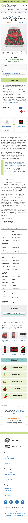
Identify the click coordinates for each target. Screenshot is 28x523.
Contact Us (7, 463)
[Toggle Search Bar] (23, 5)
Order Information (9, 472)
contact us (11, 171)
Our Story (7, 456)
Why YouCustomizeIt (10, 458)
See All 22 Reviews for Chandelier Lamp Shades (14, 421)
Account (11, 9)
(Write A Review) (21, 406)
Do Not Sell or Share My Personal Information (13, 513)
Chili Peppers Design (14, 16)
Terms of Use (12, 511)
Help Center (24, 9)
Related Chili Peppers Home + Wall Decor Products (14, 360)
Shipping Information (10, 474)
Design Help (8, 490)
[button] (26, 5)
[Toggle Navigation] (20, 5)
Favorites (17, 9)
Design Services (9, 493)
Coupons (5, 511)
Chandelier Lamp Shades (8, 126)
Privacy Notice (20, 511)
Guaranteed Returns (10, 477)
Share (23, 108)
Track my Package (9, 479)
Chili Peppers (21, 126)
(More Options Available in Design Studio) (11, 73)
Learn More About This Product (10, 102)
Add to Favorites (8, 108)
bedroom (4, 328)
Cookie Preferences (18, 515)
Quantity (5, 65)
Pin (24, 111)
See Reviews (17, 22)
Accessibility (8, 515)
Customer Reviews (9, 461)
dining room (12, 328)
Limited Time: (14, 1)
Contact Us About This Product (14, 313)
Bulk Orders (7, 495)
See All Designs (8, 488)
